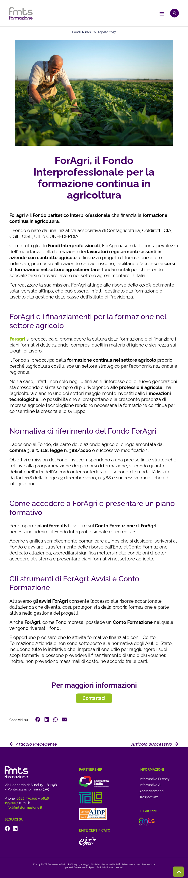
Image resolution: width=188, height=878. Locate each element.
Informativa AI (150, 785)
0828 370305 (27, 798)
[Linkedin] (15, 828)
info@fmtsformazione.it (23, 807)
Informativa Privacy (154, 779)
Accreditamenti (151, 791)
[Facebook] (7, 828)
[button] (162, 13)
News (86, 32)
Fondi (76, 32)
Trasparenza (148, 797)
